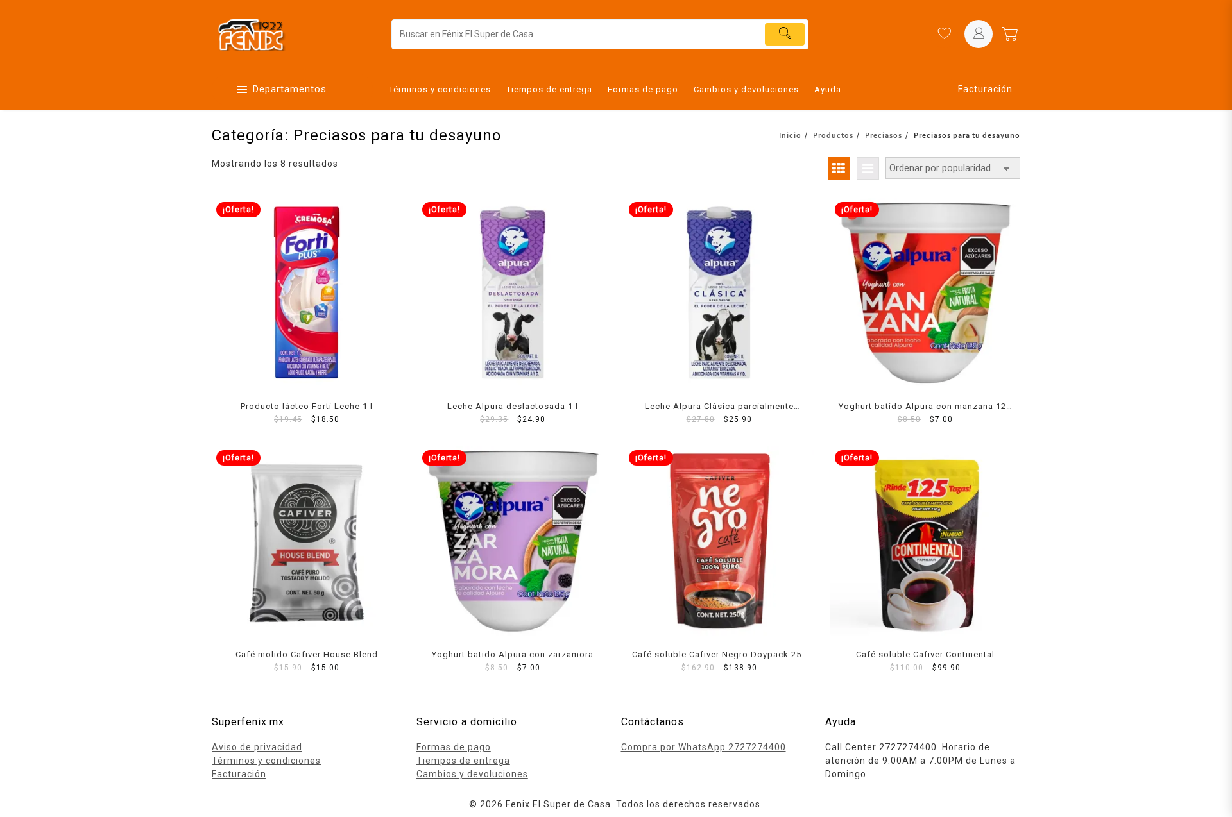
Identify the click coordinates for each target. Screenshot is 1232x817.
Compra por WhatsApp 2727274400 (703, 747)
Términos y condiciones (266, 760)
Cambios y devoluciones (472, 774)
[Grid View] (839, 168)
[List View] (868, 168)
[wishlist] (944, 34)
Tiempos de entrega (463, 760)
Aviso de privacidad (257, 747)
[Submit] (785, 34)
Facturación (985, 89)
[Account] (978, 34)
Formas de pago (453, 747)
